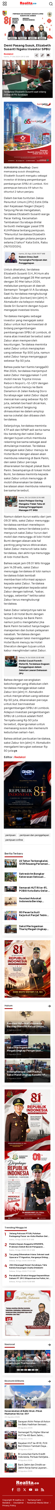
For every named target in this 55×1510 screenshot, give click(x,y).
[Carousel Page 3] (25, 1370)
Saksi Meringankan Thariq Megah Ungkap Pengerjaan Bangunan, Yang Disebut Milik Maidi (34, 931)
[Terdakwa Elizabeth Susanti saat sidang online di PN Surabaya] (27, 79)
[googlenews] (36, 1490)
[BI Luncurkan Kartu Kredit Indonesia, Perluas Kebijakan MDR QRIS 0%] (11, 1455)
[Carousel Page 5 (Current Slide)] (33, 1370)
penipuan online (14, 840)
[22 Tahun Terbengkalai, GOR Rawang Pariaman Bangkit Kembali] (11, 863)
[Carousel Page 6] (36, 1370)
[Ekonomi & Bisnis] (49, 1381)
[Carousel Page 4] (29, 1370)
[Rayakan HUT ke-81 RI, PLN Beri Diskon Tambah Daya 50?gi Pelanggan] (11, 1445)
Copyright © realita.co (13, 1500)
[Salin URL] (42, 55)
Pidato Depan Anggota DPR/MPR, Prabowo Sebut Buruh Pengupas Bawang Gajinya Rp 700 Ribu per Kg (28, 1245)
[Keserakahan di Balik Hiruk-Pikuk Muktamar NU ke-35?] (27, 1396)
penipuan (10, 835)
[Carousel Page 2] (22, 1370)
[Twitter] (25, 1490)
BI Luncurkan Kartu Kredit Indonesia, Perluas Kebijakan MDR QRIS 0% (33, 1455)
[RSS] (42, 1490)
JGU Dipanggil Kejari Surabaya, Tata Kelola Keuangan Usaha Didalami (28, 1266)
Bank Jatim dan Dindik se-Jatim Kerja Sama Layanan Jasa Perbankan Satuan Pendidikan (32, 1466)
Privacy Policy (9, 1505)
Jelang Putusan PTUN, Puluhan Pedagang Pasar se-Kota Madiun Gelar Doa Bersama (29, 1235)
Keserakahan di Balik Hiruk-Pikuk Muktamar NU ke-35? (23, 1412)
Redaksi (8, 54)
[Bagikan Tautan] (36, 55)
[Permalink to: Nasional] (49, 1345)
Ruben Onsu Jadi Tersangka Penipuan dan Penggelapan (33, 260)
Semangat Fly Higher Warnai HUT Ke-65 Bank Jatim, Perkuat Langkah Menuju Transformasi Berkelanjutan (33, 1434)
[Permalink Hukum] (49, 1006)
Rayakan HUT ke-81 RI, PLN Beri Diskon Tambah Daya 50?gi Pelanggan (32, 1445)
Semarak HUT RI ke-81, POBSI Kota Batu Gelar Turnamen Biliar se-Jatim (33, 892)
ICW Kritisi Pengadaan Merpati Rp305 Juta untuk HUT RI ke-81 (27, 1362)
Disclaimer (18, 1502)
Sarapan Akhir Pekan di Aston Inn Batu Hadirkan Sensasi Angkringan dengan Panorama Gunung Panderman (34, 1423)
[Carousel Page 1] (18, 1370)
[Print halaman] (48, 55)
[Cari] (51, 3)
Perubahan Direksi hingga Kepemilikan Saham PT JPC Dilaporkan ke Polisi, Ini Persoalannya (29, 1277)
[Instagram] (19, 1490)
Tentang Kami (34, 1500)
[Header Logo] (28, 3)
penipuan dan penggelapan (34, 835)
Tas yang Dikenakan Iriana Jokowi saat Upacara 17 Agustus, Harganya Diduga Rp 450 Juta (29, 1256)
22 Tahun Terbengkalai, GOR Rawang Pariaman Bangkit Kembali (33, 863)
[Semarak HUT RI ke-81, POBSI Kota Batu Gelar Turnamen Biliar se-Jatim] (11, 888)
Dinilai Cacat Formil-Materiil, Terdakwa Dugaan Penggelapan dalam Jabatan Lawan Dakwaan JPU (34, 667)
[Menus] (4, 3)
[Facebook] (13, 1490)
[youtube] (31, 1490)
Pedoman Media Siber (38, 1502)
